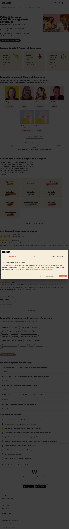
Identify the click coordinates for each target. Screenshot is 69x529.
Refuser (40, 276)
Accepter (62, 276)
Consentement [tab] (12, 256)
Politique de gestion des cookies (42, 269)
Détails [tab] (34, 256)
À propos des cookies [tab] (57, 256)
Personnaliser (50, 276)
